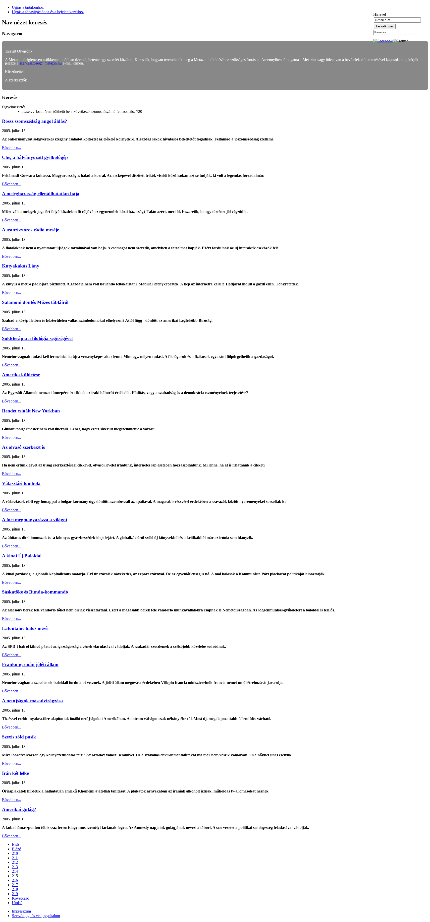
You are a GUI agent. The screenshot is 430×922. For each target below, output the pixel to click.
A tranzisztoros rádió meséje (30, 229)
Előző (16, 849)
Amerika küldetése (21, 374)
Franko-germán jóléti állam (30, 664)
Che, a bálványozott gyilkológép (35, 157)
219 (15, 894)
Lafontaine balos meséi (25, 628)
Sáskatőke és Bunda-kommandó (35, 591)
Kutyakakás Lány (20, 265)
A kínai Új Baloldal (22, 555)
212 (15, 862)
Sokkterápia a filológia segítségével (37, 338)
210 (15, 853)
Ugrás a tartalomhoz (28, 7)
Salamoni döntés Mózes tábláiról (35, 302)
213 (15, 867)
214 (15, 871)
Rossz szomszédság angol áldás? (34, 121)
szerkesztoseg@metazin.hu (40, 63)
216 (15, 880)
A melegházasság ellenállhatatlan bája (40, 193)
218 (15, 889)
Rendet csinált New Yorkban (31, 410)
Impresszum (21, 911)
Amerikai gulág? (19, 809)
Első (15, 844)
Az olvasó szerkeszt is (23, 447)
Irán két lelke (15, 773)
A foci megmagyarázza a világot (34, 519)
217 (15, 885)
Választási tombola (21, 483)
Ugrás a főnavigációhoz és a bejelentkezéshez (48, 12)
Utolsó (17, 903)
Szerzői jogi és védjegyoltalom (36, 916)
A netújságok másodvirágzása (32, 700)
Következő (20, 898)
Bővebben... (11, 147)
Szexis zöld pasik (19, 736)
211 (15, 858)
